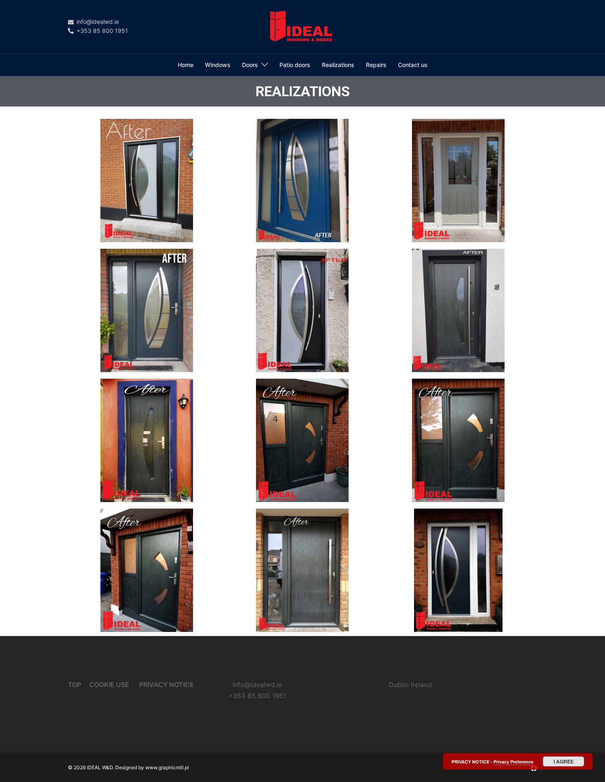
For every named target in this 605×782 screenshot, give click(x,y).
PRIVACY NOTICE (166, 684)
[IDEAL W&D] (302, 26)
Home (185, 64)
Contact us (413, 64)
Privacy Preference (513, 762)
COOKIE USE (110, 684)
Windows (217, 64)
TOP (74, 684)
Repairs (376, 64)
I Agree (564, 761)
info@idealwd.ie (257, 684)
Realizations (338, 64)
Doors (250, 64)
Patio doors (294, 64)
